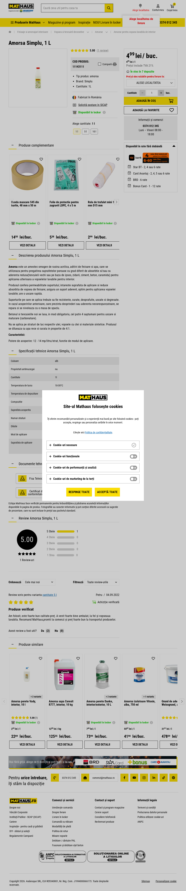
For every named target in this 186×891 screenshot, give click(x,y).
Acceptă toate (107, 492)
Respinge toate (79, 492)
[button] (63, 445)
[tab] (93, 445)
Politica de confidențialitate (98, 432)
